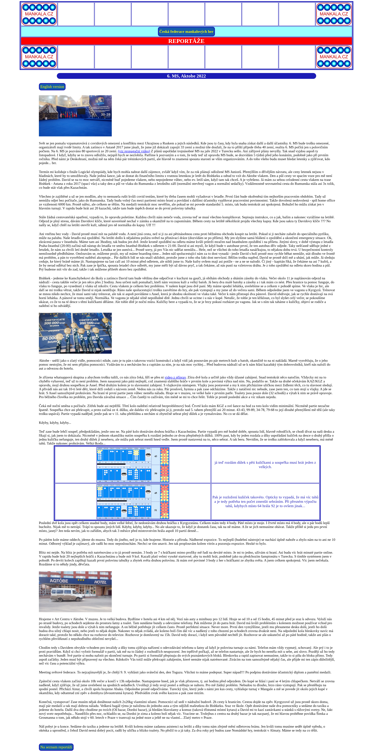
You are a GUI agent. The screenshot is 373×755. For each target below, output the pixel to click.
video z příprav (175, 377)
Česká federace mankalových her (186, 31)
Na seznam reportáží (56, 747)
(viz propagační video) (134, 151)
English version (52, 87)
